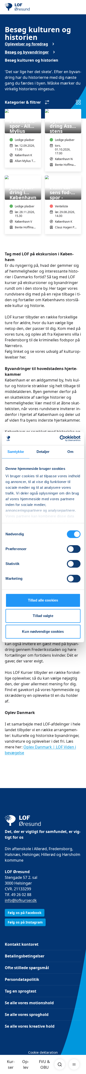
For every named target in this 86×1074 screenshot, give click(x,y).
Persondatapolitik (22, 979)
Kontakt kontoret (21, 944)
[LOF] (29, 7)
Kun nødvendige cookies (43, 631)
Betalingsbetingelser (24, 956)
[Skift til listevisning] (78, 102)
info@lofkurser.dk (21, 900)
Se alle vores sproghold (26, 1014)
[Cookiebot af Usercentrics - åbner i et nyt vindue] (61, 438)
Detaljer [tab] (43, 452)
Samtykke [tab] (15, 452)
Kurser (11, 1064)
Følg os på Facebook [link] (25, 912)
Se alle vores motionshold (29, 1002)
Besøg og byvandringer (27, 52)
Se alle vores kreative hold (29, 1026)
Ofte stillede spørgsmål (27, 967)
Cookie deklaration (43, 1052)
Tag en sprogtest (20, 991)
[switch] (74, 549)
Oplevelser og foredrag (26, 44)
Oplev (25, 1064)
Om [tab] (70, 452)
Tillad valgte (43, 616)
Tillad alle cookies (43, 600)
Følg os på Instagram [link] (25, 922)
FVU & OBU (44, 1064)
